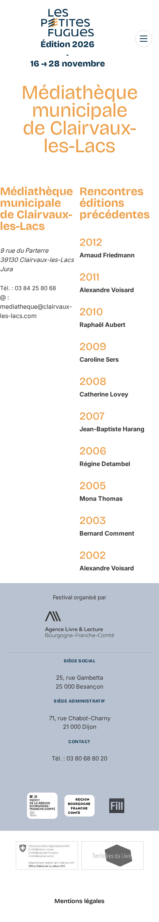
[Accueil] (67, 23)
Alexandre (107, 290)
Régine (105, 464)
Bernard (107, 533)
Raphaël (102, 324)
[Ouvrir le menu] (143, 38)
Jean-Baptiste (112, 429)
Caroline (99, 359)
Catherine (104, 394)
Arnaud (107, 255)
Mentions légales (79, 901)
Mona (101, 498)
